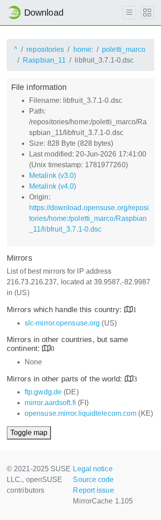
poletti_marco (123, 49)
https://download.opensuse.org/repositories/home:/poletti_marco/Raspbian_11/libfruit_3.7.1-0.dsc (89, 218)
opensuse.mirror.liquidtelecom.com (80, 413)
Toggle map (28, 432)
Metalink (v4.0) (52, 186)
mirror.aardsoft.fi (50, 402)
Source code (93, 479)
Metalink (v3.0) (52, 175)
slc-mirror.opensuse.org (62, 323)
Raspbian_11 (44, 60)
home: (83, 49)
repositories (45, 49)
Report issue (93, 490)
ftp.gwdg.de (43, 392)
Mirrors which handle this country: (65, 309)
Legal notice (92, 469)
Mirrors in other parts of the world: (66, 379)
